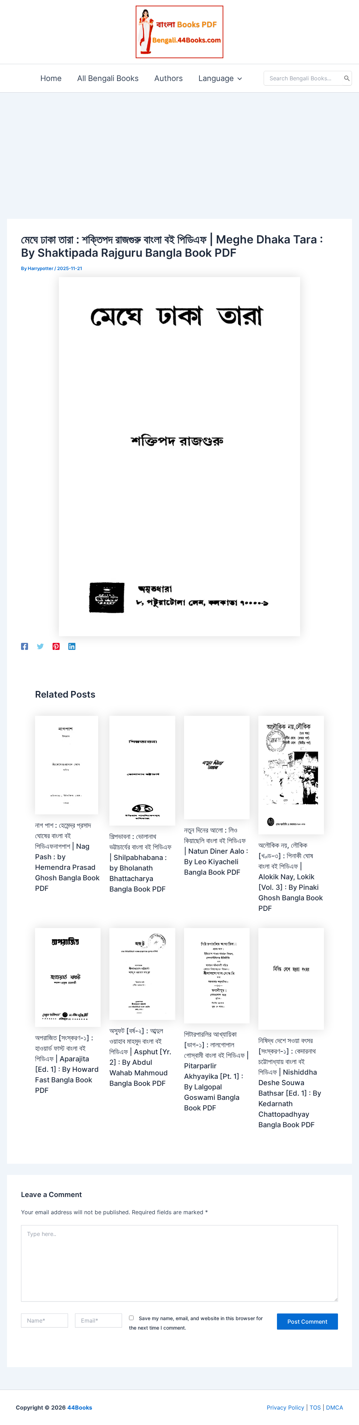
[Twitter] (40, 646)
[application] (238, 78)
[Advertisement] (179, 144)
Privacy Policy (285, 1407)
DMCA (334, 1407)
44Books (79, 1407)
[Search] (347, 78)
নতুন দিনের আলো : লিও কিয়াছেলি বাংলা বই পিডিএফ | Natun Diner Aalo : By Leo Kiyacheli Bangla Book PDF (216, 851)
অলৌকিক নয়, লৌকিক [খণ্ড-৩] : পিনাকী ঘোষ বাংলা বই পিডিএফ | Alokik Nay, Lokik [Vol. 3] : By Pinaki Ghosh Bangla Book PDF (290, 877)
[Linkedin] (71, 646)
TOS (315, 1407)
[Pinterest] (56, 646)
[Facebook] (24, 646)
